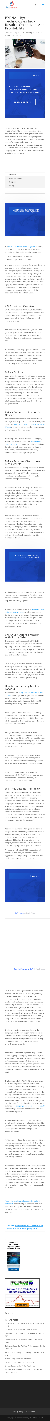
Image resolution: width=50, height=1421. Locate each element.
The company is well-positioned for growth (29, 1106)
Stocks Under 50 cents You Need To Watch (21, 1330)
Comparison (13, 182)
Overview (12, 174)
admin (9, 32)
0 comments (17, 35)
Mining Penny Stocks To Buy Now (18, 1359)
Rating (11, 186)
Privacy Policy (18, 1411)
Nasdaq (29, 32)
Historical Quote (15, 178)
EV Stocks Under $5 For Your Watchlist (19, 1362)
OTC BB (36, 32)
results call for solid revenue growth (21, 246)
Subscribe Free (22, 102)
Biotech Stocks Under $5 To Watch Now (20, 1366)
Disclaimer (30, 1411)
